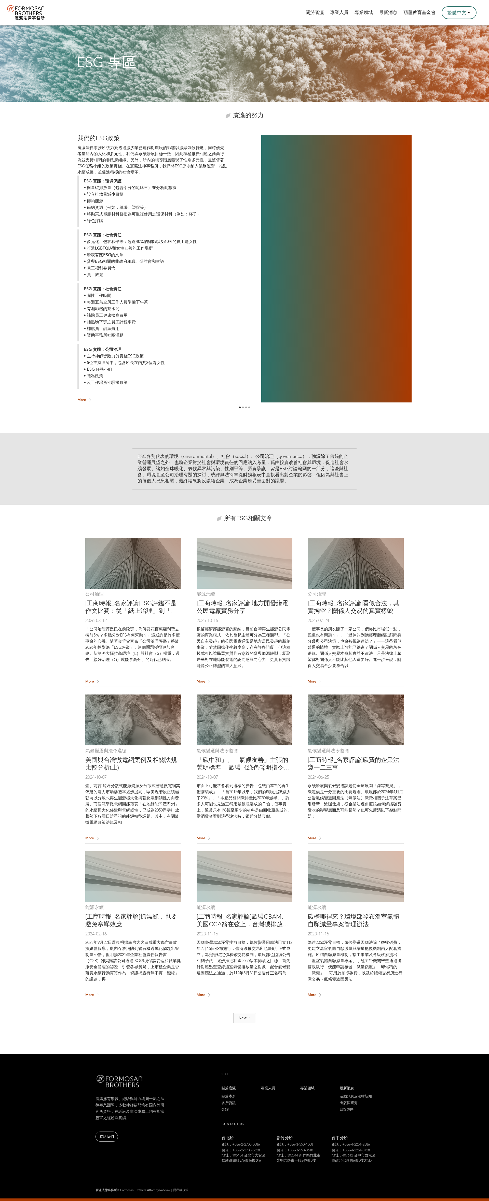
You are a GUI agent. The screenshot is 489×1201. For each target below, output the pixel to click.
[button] (459, 12)
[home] (32, 12)
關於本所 (229, 1096)
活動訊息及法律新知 (356, 1096)
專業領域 (307, 1088)
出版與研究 (349, 1103)
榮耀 (225, 1109)
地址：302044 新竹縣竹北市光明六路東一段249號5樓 (298, 1158)
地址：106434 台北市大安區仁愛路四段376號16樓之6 (243, 1158)
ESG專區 (347, 1109)
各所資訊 (229, 1103)
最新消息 (347, 1088)
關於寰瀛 (229, 1088)
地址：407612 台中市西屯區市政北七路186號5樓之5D (353, 1158)
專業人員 (268, 1088)
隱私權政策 (180, 1190)
